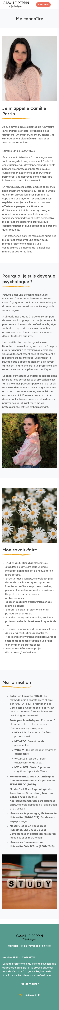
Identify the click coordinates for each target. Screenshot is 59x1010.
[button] (43, 4)
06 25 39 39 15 (32, 994)
